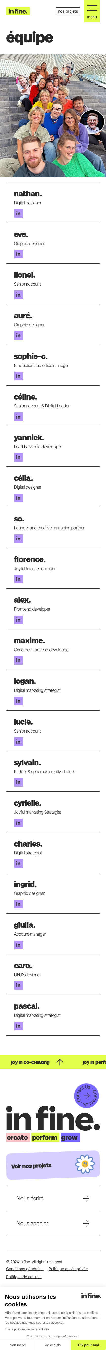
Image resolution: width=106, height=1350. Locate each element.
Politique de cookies (24, 1276)
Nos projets (68, 11)
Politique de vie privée (68, 1268)
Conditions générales (25, 1268)
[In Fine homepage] (18, 11)
